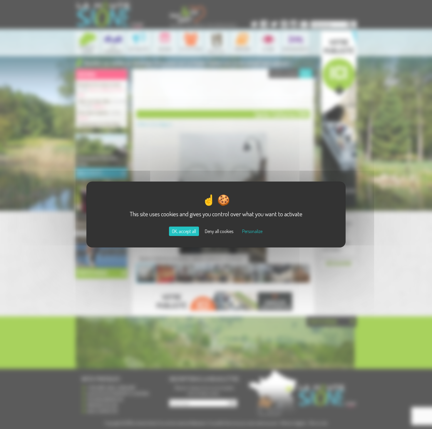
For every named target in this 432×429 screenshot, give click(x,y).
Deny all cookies (219, 231)
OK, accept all (184, 231)
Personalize (252, 231)
